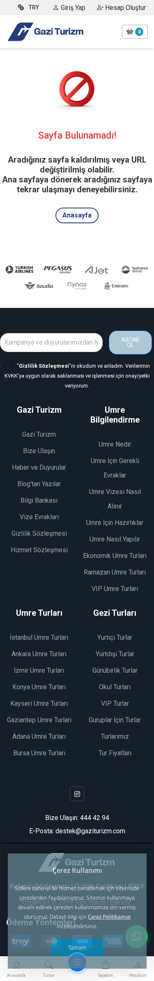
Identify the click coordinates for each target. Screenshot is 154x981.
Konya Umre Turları (39, 687)
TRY (34, 7)
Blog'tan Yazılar (39, 484)
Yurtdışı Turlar (115, 654)
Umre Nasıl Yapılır (115, 539)
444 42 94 (94, 818)
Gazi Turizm (39, 434)
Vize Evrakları (39, 517)
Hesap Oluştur (124, 8)
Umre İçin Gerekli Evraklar (115, 468)
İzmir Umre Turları (39, 670)
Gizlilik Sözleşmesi (39, 533)
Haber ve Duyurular (39, 467)
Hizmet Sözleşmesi (39, 550)
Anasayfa (77, 215)
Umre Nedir (115, 444)
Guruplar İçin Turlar (115, 720)
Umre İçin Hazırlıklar (114, 523)
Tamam (77, 947)
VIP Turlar (115, 703)
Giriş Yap (72, 8)
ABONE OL (130, 342)
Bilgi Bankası (39, 500)
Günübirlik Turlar (115, 670)
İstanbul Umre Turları (39, 637)
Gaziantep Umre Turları (39, 720)
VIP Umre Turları (115, 589)
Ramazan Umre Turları (115, 572)
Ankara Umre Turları (39, 654)
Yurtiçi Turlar (114, 637)
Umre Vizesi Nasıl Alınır (115, 499)
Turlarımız (115, 736)
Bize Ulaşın (39, 451)
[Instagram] (77, 794)
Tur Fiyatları (115, 753)
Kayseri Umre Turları (39, 703)
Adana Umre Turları (39, 736)
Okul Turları (115, 687)
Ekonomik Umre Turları (115, 556)
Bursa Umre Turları (39, 753)
